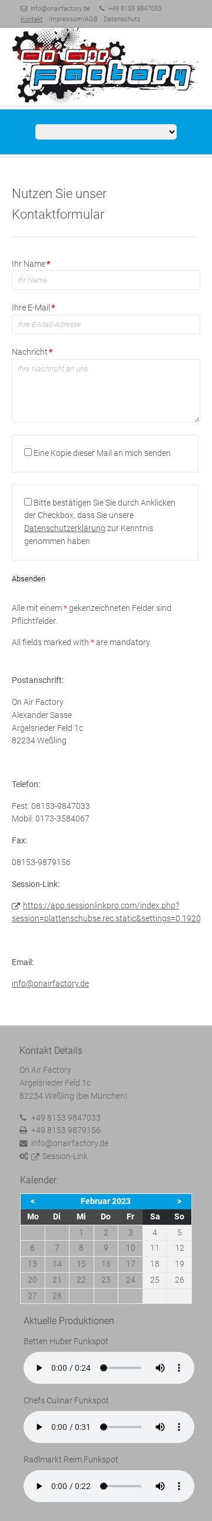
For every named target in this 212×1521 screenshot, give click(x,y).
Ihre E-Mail (33, 307)
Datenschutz (122, 19)
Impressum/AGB (73, 19)
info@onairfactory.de (60, 8)
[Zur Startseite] (106, 66)
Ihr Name (31, 263)
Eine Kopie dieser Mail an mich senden (102, 453)
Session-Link (65, 1156)
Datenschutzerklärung (64, 528)
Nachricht (32, 352)
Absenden (28, 578)
